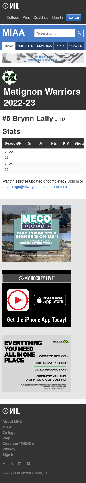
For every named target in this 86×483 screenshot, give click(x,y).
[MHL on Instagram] (20, 463)
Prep (26, 17)
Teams (8, 45)
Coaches (40, 17)
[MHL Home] (11, 412)
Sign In (57, 17)
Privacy (8, 449)
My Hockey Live (10, 6)
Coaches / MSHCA (18, 443)
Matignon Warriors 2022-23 (41, 96)
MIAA (7, 427)
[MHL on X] (12, 463)
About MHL (12, 421)
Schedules (25, 45)
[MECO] (43, 233)
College (12, 17)
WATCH (74, 18)
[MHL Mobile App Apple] (43, 299)
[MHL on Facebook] (4, 463)
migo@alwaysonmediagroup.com (40, 186)
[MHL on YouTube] (28, 463)
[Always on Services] (43, 364)
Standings (44, 45)
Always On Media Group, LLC (26, 472)
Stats (60, 45)
